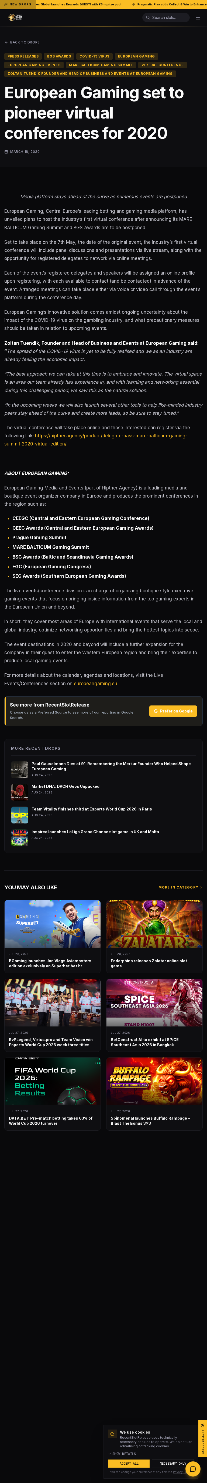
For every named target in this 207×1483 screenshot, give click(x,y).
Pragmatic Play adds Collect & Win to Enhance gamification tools (131, 4)
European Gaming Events (34, 65)
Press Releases (23, 56)
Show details (124, 1454)
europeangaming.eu (95, 683)
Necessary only (173, 1463)
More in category (178, 887)
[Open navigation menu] (198, 17)
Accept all (129, 1463)
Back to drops (25, 42)
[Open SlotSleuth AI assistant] (193, 1469)
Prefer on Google (176, 711)
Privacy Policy (182, 1472)
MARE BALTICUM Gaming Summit (101, 65)
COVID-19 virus (94, 56)
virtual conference (163, 65)
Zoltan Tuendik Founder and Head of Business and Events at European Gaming (90, 74)
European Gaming (136, 56)
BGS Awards (59, 56)
